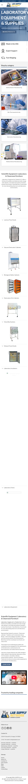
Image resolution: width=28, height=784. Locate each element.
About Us (3, 759)
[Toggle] (2, 220)
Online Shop (4, 769)
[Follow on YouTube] (10, 728)
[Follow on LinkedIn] (8, 728)
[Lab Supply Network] (14, 5)
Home (2, 757)
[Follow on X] (5, 728)
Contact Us (4, 761)
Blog (2, 764)
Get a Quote (4, 762)
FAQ (2, 765)
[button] (2, 5)
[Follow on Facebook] (2, 728)
